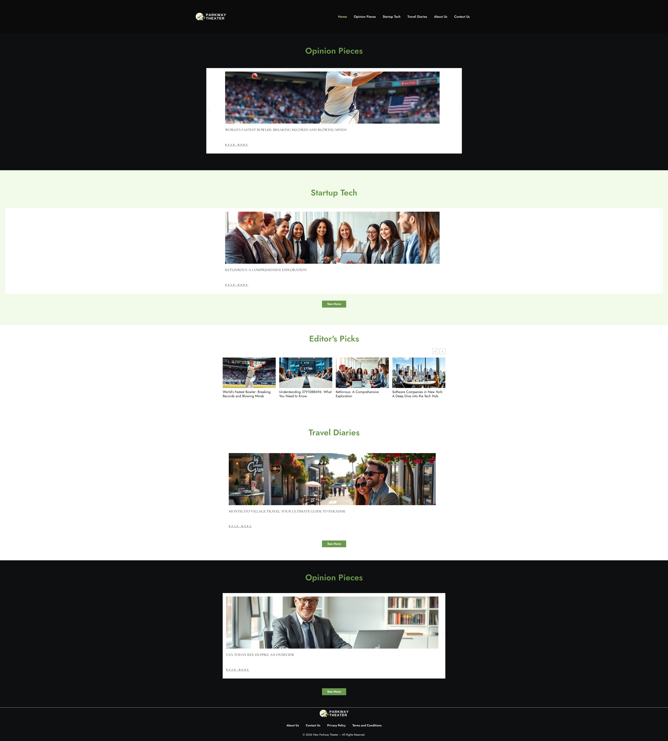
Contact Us (462, 16)
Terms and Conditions (366, 725)
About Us (440, 16)
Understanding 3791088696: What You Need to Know (305, 394)
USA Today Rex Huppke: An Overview (260, 655)
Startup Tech (391, 16)
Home (342, 16)
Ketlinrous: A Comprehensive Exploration (266, 270)
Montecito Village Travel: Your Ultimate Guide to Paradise (287, 511)
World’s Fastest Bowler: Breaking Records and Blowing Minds (286, 130)
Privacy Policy (336, 725)
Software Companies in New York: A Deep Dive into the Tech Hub (417, 394)
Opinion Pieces (365, 16)
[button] (208, 109)
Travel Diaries (417, 16)
